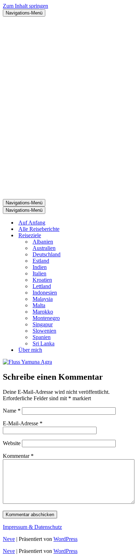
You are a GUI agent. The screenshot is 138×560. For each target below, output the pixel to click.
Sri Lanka (43, 343)
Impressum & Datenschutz (32, 527)
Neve (9, 539)
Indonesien (45, 293)
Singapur (43, 324)
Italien (39, 273)
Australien (44, 248)
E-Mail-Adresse (22, 423)
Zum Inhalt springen (25, 6)
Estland (41, 261)
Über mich (30, 350)
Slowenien (44, 331)
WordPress (65, 539)
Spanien (42, 337)
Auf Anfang (31, 223)
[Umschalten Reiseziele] (127, 236)
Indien (40, 267)
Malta (39, 305)
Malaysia (43, 299)
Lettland (42, 286)
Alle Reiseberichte (38, 229)
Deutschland (47, 254)
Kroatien (42, 280)
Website (12, 443)
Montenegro (46, 318)
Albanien (43, 242)
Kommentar (18, 456)
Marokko (43, 312)
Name (12, 411)
